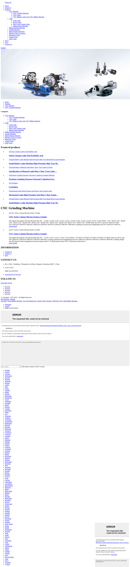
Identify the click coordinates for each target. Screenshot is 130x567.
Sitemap (12, 299)
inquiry (11, 226)
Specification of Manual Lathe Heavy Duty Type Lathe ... (33, 171)
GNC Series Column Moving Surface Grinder (28, 217)
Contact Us (8, 44)
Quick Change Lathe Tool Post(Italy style (26, 156)
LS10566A (13, 187)
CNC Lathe (17, 15)
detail (15, 226)
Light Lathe (17, 20)
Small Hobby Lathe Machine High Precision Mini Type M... (34, 163)
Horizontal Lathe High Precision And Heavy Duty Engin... (33, 195)
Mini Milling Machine (70, 301)
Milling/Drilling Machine (17, 28)
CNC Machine (13, 11)
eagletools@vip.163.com (13, 274)
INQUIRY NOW (6, 283)
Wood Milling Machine (14, 301)
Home (7, 6)
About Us (8, 8)
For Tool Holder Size (30, 301)
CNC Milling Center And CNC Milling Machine (28, 17)
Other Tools (13, 39)
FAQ (6, 42)
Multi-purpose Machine (20, 26)
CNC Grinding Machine (21, 13)
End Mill (3, 301)
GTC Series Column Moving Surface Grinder (28, 234)
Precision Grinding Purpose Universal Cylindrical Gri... (32, 179)
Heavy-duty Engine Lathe (21, 24)
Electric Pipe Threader (44, 301)
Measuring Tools (14, 35)
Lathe (11, 19)
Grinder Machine (14, 30)
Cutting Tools (13, 37)
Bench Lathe (17, 22)
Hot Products (5, 299)
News (7, 41)
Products (7, 9)
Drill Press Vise (57, 301)
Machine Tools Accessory (17, 33)
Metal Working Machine (17, 31)
